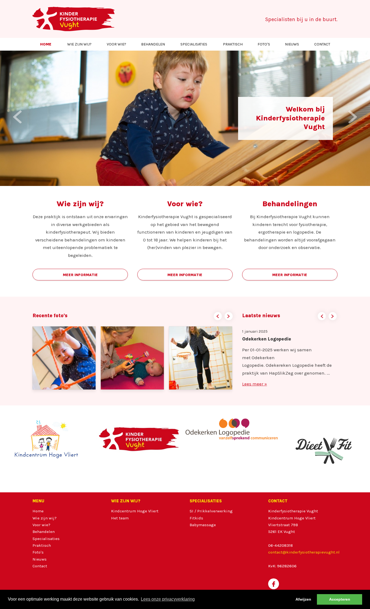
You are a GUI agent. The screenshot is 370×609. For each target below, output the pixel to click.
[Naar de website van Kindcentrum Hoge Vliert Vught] (46, 439)
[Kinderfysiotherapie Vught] (74, 19)
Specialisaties (193, 44)
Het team (120, 518)
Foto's (264, 44)
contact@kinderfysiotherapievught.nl (304, 552)
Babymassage (203, 524)
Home (45, 44)
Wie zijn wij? (79, 44)
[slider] (185, 448)
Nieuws (292, 44)
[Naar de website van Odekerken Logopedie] (231, 429)
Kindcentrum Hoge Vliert (134, 511)
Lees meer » (254, 391)
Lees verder (84, 135)
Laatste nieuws (261, 316)
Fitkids (196, 518)
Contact (322, 44)
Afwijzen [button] (303, 599)
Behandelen (153, 44)
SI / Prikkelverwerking (211, 511)
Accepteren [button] (339, 599)
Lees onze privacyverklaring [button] (168, 599)
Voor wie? (116, 44)
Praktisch (233, 44)
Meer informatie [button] (80, 275)
